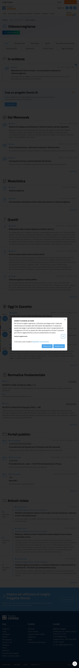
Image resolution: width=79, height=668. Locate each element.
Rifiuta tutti (47, 346)
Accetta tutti (59, 346)
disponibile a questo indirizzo (40, 342)
